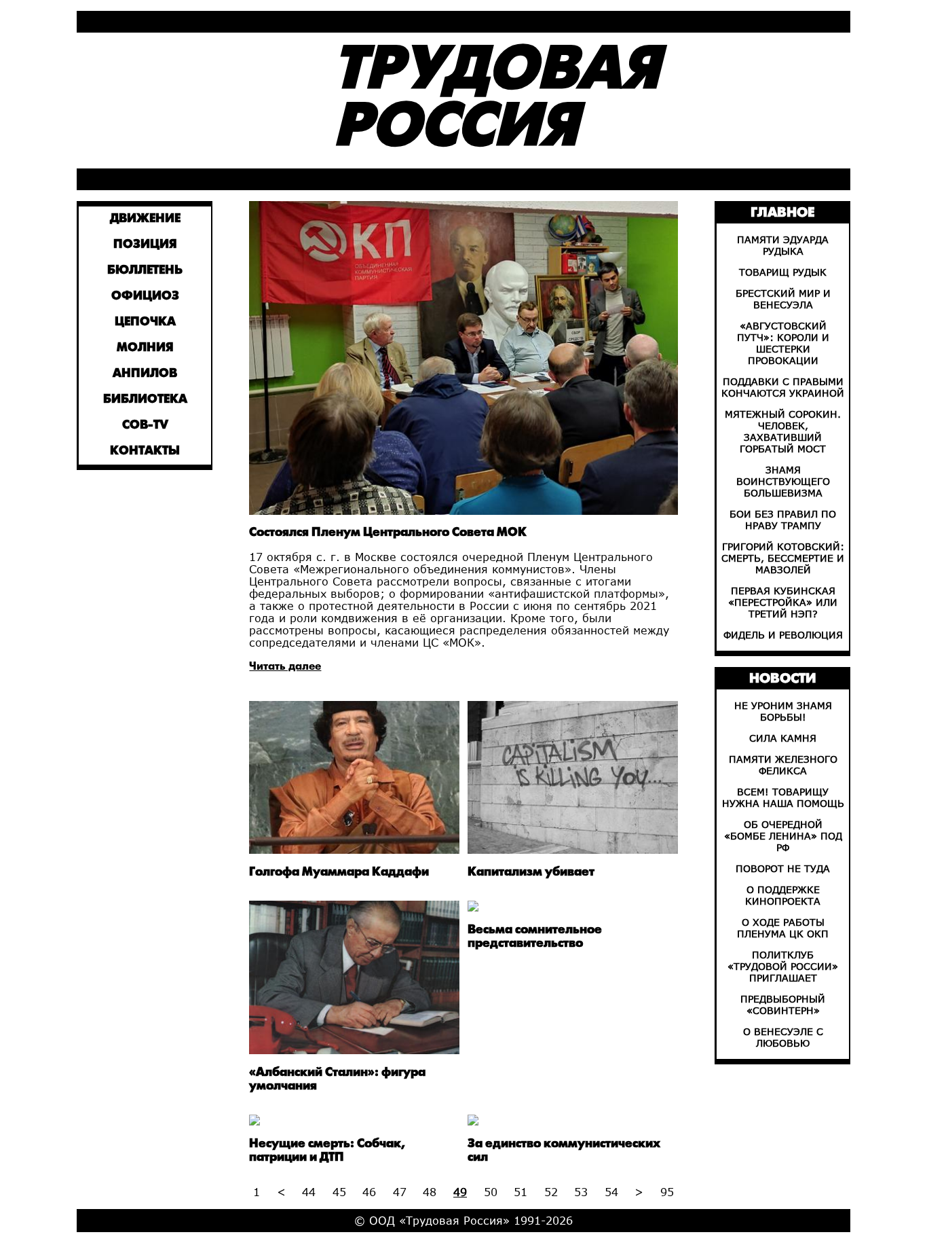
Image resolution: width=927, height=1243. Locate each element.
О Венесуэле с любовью (783, 1037)
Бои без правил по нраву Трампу (783, 519)
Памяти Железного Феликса (783, 764)
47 (399, 1192)
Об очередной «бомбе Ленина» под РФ (783, 835)
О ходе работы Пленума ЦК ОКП (783, 927)
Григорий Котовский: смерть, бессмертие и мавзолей (782, 558)
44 (309, 1192)
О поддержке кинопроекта (782, 895)
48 (429, 1192)
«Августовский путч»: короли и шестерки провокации (783, 343)
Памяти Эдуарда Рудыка (783, 245)
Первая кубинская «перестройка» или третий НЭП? (782, 602)
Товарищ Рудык (783, 272)
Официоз (145, 296)
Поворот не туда (783, 868)
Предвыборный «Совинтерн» (782, 1004)
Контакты (145, 451)
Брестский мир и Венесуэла (783, 298)
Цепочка (145, 322)
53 (581, 1192)
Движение (145, 219)
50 (490, 1192)
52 (551, 1192)
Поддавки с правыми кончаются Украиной (782, 387)
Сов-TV (145, 425)
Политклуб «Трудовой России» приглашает (782, 966)
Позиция (145, 245)
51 (520, 1192)
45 (339, 1192)
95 (667, 1192)
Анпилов (145, 374)
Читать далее (285, 667)
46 (369, 1192)
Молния (145, 348)
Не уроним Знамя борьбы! (783, 711)
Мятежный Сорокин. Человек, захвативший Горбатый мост (783, 431)
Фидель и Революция (783, 635)
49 (460, 1192)
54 (611, 1192)
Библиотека (145, 400)
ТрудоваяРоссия (496, 100)
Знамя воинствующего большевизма (783, 481)
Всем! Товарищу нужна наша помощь (783, 797)
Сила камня (782, 738)
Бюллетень (145, 270)
